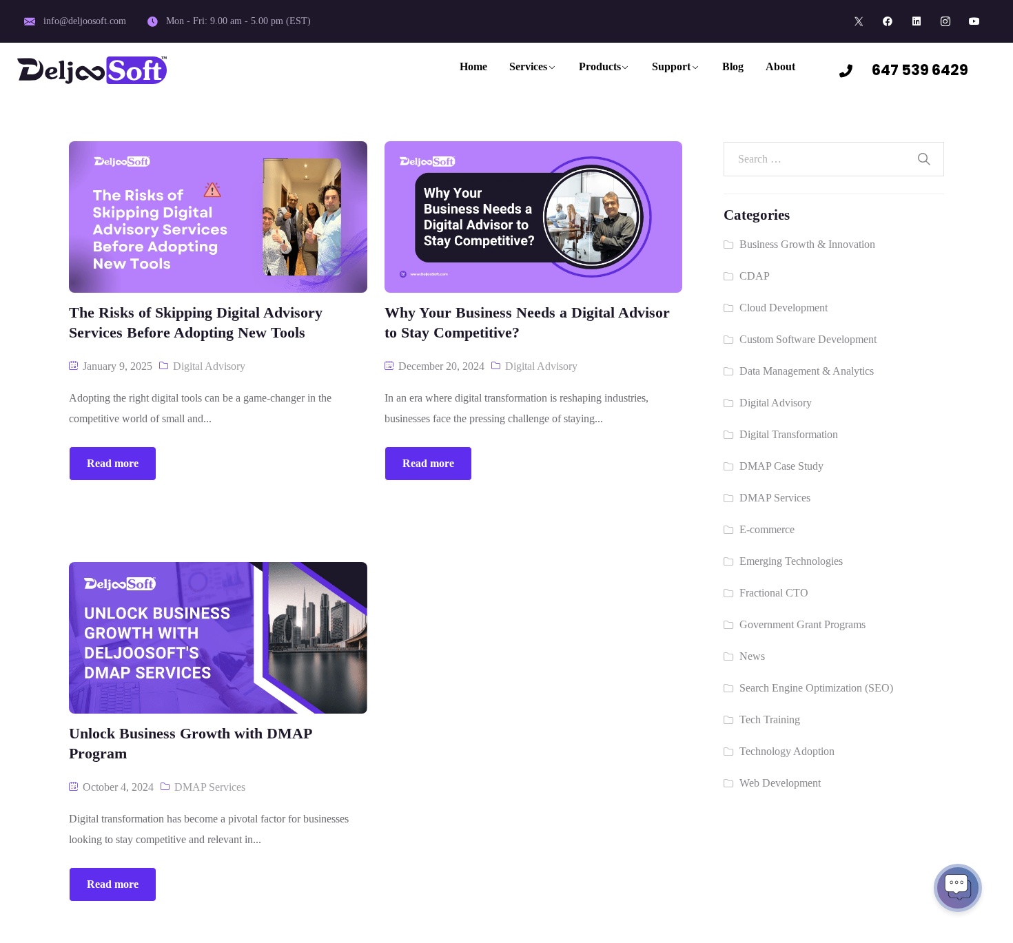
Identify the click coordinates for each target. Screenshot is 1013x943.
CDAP (754, 276)
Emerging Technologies (791, 561)
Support (671, 66)
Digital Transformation (788, 434)
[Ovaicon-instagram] (945, 21)
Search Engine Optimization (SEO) (816, 688)
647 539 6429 (920, 70)
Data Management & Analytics (806, 371)
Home (473, 66)
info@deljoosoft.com (84, 21)
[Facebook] (887, 21)
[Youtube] (974, 21)
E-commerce (767, 529)
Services (528, 66)
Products (600, 66)
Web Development (780, 783)
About (780, 66)
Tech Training (769, 719)
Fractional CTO (773, 593)
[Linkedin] (916, 21)
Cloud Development (783, 307)
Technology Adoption (787, 751)
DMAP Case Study (781, 466)
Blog (733, 66)
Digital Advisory (209, 366)
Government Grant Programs (802, 624)
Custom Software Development (808, 339)
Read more (113, 463)
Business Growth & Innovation (807, 244)
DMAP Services (209, 787)
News (752, 656)
